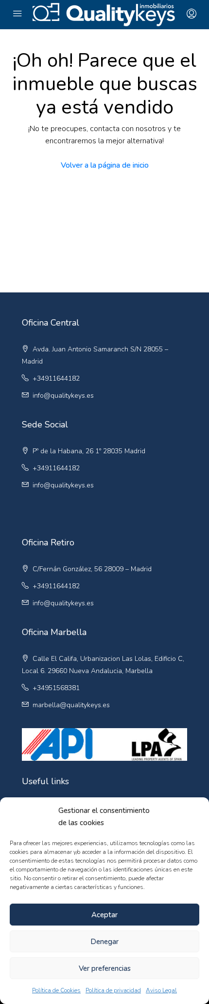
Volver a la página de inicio (105, 165)
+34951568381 (56, 688)
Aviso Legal (161, 990)
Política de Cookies (56, 990)
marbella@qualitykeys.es (71, 705)
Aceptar (104, 915)
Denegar (104, 941)
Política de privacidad (113, 990)
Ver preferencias (105, 968)
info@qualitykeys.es (63, 395)
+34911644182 (56, 378)
